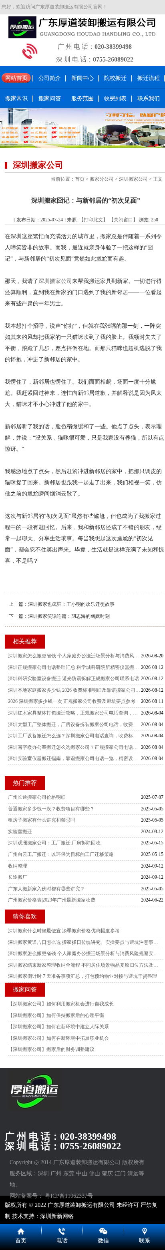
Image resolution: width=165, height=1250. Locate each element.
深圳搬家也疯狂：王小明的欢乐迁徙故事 (71, 604)
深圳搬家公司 (133, 179)
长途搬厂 (17, 877)
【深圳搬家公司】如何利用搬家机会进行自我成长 (61, 1004)
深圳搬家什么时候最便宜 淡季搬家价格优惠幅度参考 (64, 931)
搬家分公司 (102, 179)
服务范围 (82, 99)
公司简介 (49, 78)
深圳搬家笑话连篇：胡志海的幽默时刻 (69, 616)
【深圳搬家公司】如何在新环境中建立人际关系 (58, 1026)
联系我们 (148, 99)
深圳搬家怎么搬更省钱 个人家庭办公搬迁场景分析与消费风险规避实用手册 (74, 656)
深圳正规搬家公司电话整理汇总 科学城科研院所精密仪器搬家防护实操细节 (74, 667)
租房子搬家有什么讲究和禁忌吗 (41, 820)
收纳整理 (17, 866)
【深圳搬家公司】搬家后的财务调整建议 (51, 1049)
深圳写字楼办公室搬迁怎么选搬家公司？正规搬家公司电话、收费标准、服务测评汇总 (74, 747)
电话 (62, 1241)
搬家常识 (16, 99)
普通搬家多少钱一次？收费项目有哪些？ (51, 809)
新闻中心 (82, 78)
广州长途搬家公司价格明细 (37, 797)
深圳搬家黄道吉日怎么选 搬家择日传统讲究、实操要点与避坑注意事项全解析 (83, 942)
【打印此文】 (93, 220)
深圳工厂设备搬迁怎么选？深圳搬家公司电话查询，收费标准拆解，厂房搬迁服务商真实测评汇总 (74, 735)
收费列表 (115, 99)
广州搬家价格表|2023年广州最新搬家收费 (51, 900)
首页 (80, 179)
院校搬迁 (115, 78)
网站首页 (16, 78)
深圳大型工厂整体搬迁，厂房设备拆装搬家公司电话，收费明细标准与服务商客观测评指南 (74, 724)
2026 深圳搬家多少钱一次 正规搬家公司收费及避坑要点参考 (71, 701)
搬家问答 (49, 99)
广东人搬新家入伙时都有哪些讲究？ (46, 889)
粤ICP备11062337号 (69, 1196)
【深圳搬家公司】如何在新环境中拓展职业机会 (58, 1038)
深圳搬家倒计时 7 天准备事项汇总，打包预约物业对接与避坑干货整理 (82, 976)
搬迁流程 (148, 78)
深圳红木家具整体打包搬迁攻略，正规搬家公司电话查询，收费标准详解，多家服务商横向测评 (74, 713)
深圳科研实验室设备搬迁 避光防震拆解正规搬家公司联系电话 (73, 678)
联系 (144, 1241)
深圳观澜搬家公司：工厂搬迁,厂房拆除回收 (54, 843)
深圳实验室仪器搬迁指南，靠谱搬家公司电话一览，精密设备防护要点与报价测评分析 (74, 758)
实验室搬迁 (20, 831)
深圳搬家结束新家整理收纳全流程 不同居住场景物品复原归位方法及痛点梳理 (83, 965)
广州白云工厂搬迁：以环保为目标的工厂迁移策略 (61, 854)
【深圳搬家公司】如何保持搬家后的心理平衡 (56, 1015)
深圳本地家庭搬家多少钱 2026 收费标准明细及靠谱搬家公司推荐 (74, 690)
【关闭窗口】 (123, 220)
